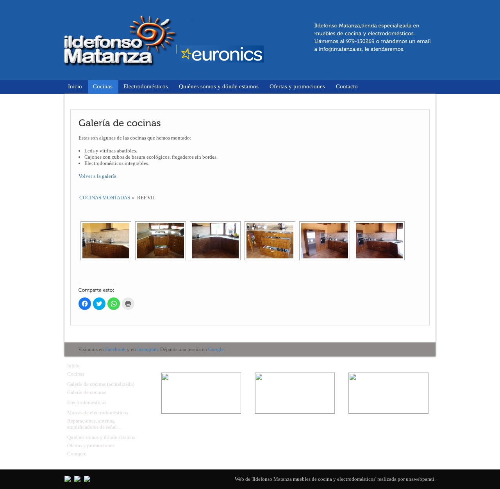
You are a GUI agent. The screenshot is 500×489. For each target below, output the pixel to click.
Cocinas (102, 86)
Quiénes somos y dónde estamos (219, 86)
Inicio (75, 86)
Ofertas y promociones (297, 86)
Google (216, 349)
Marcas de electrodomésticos (97, 413)
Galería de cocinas (86, 392)
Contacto (347, 86)
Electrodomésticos (145, 86)
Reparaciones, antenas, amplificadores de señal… (94, 424)
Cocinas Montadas (104, 198)
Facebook (115, 349)
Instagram (147, 349)
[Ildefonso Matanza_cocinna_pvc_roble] (105, 240)
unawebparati (420, 479)
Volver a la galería (97, 176)
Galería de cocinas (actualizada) (100, 384)
